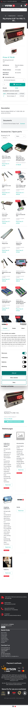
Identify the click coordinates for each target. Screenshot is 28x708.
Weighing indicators (20, 270)
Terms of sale (4, 634)
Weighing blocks (12, 15)
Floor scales (4, 213)
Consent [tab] (5, 328)
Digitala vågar (19, 213)
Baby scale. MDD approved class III (6, 157)
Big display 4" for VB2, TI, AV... (11, 413)
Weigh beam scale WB (6, 273)
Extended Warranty (9, 77)
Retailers (3, 642)
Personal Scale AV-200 (20, 215)
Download (22, 123)
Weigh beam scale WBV (6, 186)
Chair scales (18, 184)
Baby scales (4, 155)
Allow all (14, 373)
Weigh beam (5, 243)
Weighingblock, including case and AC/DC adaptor (20, 302)
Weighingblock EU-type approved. (6, 302)
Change (3, 627)
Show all (5, 137)
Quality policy (4, 641)
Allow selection (14, 377)
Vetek (16, 88)
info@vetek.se (7, 656)
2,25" (4, 93)
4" (3, 96)
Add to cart (18, 84)
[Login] (21, 5)
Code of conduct (4, 639)
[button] (25, 693)
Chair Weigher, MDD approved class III (21, 186)
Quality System (4, 638)
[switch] (24, 357)
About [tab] (23, 328)
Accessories (20, 15)
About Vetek (4, 632)
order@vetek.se (15, 656)
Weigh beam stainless (19, 244)
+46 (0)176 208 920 (12, 1)
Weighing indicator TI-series (20, 273)
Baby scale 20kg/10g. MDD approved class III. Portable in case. (20, 158)
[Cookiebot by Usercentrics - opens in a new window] (20, 324)
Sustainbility (4, 636)
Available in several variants (14, 421)
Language (23, 1)
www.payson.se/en (14, 680)
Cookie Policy (4, 635)
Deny (14, 382)
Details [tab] (14, 328)
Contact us (5, 645)
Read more (8, 485)
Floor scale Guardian (5, 215)
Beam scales (4, 184)
